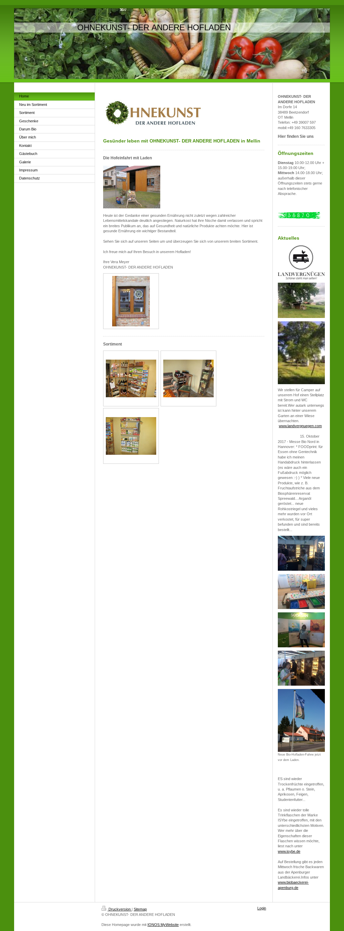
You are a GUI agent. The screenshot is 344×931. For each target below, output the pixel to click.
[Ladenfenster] (131, 301)
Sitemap (140, 909)
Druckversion (120, 909)
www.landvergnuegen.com (300, 426)
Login (261, 908)
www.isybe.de (289, 851)
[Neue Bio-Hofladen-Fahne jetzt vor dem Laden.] (301, 720)
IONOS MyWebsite (163, 925)
